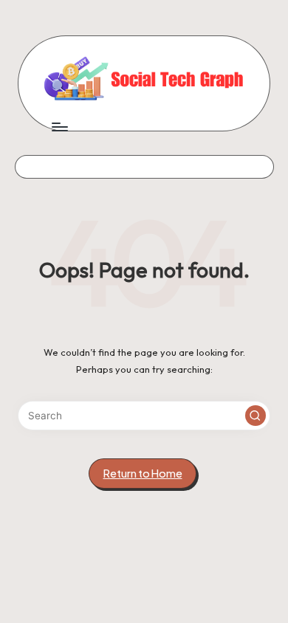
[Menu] (59, 127)
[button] (255, 415)
